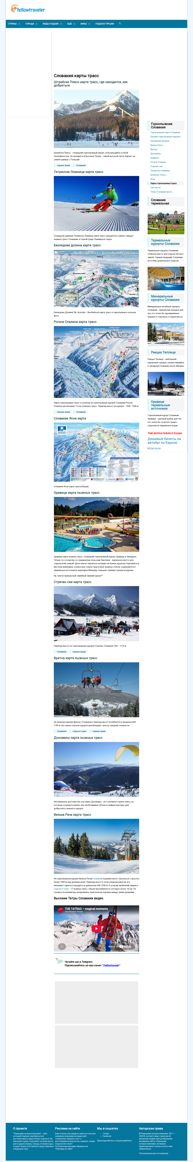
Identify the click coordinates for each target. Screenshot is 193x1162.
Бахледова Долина (159, 141)
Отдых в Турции (105, 23)
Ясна (152, 179)
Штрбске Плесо (158, 175)
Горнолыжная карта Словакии (165, 132)
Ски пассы (155, 187)
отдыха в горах (61, 889)
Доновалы (155, 153)
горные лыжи (63, 165)
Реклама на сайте (64, 1149)
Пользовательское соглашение (153, 1153)
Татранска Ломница (160, 170)
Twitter (106, 1133)
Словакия (81, 165)
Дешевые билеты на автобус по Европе (164, 441)
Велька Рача (156, 145)
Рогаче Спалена (158, 162)
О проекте (20, 1128)
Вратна (153, 149)
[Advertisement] (30, 74)
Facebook (107, 1136)
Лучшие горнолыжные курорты (165, 136)
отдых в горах (79, 731)
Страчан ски (156, 166)
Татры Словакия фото (161, 192)
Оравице (154, 158)
